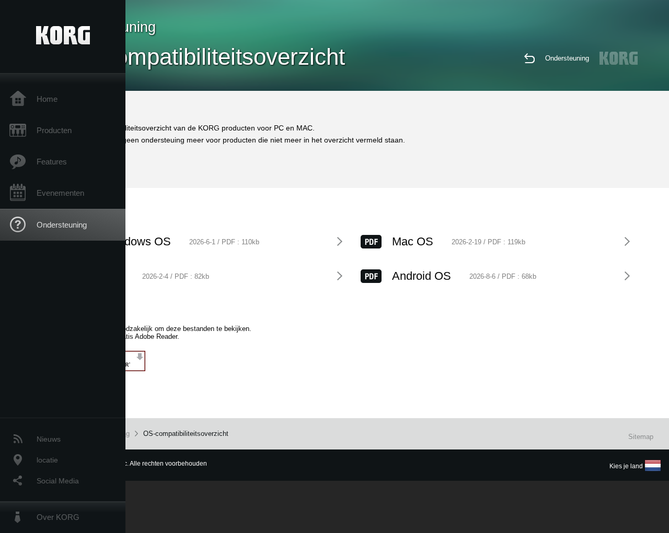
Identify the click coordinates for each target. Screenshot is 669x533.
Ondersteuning (62, 224)
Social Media (58, 481)
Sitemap (640, 437)
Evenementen (60, 192)
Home (47, 98)
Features (52, 161)
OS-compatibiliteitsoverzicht (185, 433)
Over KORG (58, 517)
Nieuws (49, 439)
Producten (54, 130)
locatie (47, 460)
